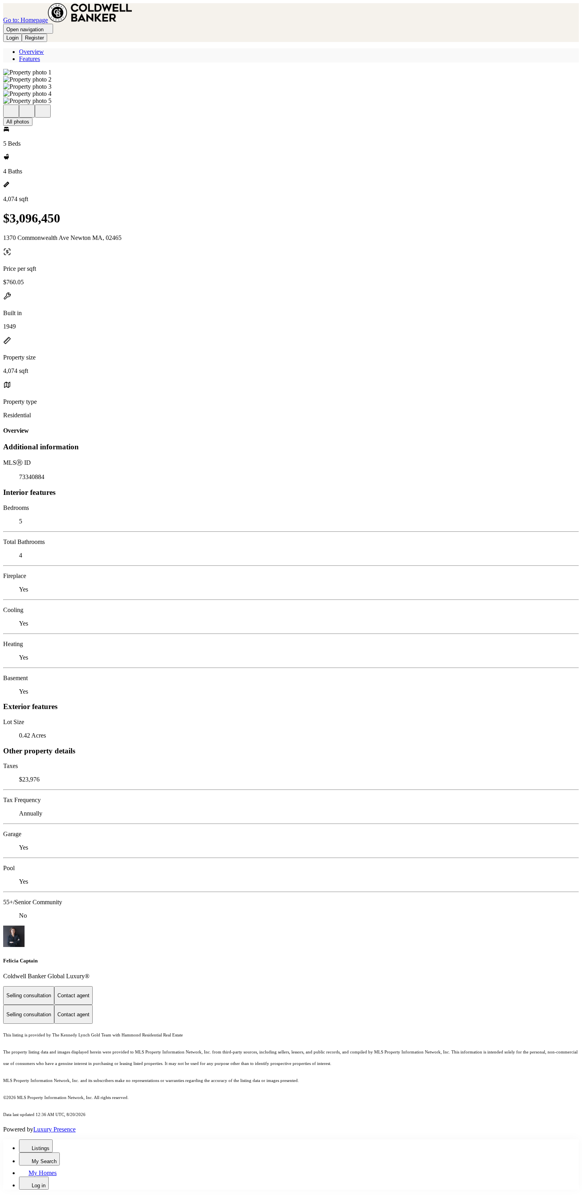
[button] (291, 72)
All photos (17, 122)
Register (34, 38)
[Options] (11, 111)
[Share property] (43, 111)
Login (12, 38)
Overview (31, 51)
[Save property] (27, 111)
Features (29, 58)
